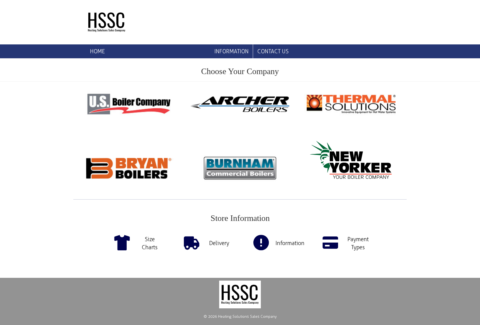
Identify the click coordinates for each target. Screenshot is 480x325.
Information (231, 51)
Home (97, 51)
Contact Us (273, 51)
